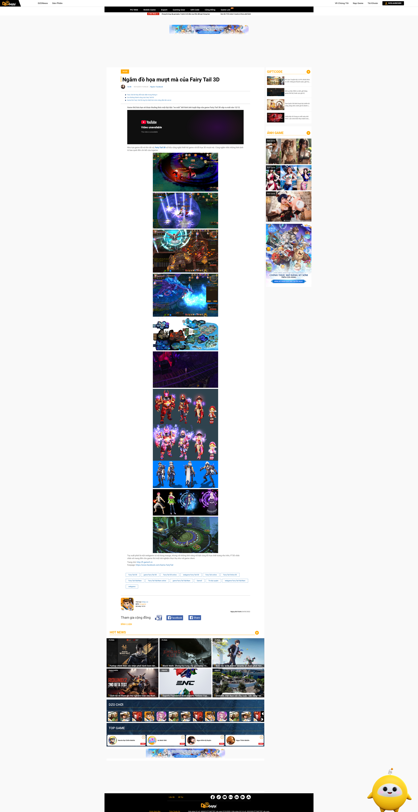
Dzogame (143, 604)
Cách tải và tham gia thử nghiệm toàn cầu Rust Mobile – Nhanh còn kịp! (199, 14)
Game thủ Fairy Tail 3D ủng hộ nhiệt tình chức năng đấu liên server (149, 100)
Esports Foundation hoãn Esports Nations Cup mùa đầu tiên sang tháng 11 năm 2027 (185, 695)
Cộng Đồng (210, 10)
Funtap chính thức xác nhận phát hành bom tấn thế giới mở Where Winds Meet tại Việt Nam (132, 665)
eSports (164, 670)
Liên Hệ (171, 797)
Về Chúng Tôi (342, 3)
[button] (262, 719)
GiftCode (274, 72)
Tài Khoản (373, 3)
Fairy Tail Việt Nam (135, 581)
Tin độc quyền (213, 581)
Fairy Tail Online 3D (230, 575)
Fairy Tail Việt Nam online (157, 581)
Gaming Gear (179, 10)
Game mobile (113, 670)
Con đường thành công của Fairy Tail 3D (140, 97)
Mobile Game (149, 10)
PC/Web (111, 640)
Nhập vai (145, 602)
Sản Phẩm (57, 3)
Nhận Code (297, 81)
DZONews (43, 3)
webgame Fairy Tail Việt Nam (235, 581)
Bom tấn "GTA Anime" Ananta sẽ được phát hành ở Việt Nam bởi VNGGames (239, 665)
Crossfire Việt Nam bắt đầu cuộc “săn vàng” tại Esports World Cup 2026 (238, 695)
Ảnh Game (275, 133)
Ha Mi (129, 87)
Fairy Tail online (211, 575)
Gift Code (194, 10)
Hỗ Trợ (180, 797)
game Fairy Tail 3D (150, 575)
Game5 (199, 581)
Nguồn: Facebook (156, 87)
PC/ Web (134, 10)
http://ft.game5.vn (145, 562)
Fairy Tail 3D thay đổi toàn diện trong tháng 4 (142, 95)
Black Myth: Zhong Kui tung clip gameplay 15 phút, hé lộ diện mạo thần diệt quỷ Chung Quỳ (184, 665)
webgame (131, 586)
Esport (164, 10)
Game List (225, 10)
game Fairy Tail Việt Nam (181, 581)
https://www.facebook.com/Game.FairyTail (154, 565)
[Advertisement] (209, 52)
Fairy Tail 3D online (170, 575)
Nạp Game (358, 3)
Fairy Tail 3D (160, 147)
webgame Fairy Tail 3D (191, 575)
